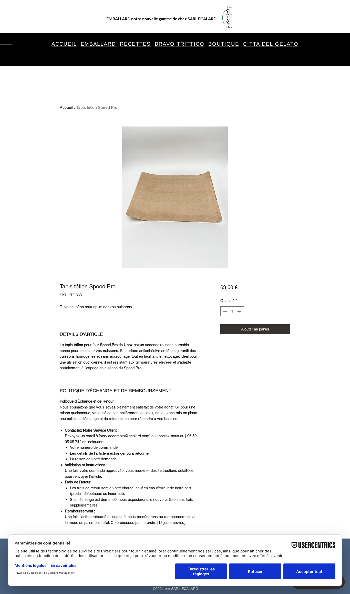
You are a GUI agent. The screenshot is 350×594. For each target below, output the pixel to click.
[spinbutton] (232, 311)
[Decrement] (224, 311)
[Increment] (239, 311)
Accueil (66, 107)
